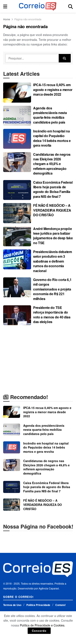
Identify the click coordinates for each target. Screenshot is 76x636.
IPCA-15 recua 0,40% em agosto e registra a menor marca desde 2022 (52, 89)
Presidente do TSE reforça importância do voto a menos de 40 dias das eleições (52, 314)
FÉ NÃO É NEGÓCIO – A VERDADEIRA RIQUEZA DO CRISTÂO (52, 210)
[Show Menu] (5, 6)
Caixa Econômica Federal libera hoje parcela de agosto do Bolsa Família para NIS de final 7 (53, 189)
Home (6, 19)
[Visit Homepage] (37, 6)
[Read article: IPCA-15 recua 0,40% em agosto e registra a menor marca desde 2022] (17, 92)
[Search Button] (70, 6)
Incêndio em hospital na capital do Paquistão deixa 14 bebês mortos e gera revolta (52, 138)
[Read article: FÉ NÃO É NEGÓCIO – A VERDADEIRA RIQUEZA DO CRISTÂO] (17, 213)
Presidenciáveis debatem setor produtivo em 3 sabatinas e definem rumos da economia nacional (52, 261)
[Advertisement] (38, 359)
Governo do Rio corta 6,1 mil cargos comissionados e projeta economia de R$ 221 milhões (52, 289)
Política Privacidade (38, 605)
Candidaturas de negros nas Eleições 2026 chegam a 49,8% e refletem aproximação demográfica (52, 164)
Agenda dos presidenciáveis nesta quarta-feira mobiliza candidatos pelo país (50, 115)
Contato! (60, 605)
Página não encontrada (27, 19)
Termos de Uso (12, 605)
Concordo (39, 631)
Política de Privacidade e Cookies (42, 625)
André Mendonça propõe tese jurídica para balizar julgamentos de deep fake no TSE (53, 235)
